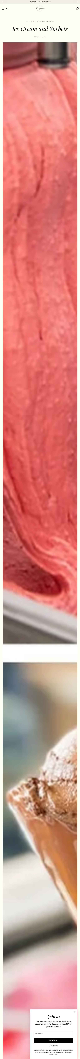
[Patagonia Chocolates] (40, 9)
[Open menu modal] (3, 8)
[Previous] (2, 2)
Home (28, 21)
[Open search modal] (7, 8)
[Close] (74, 1011)
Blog (34, 21)
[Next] (78, 2)
